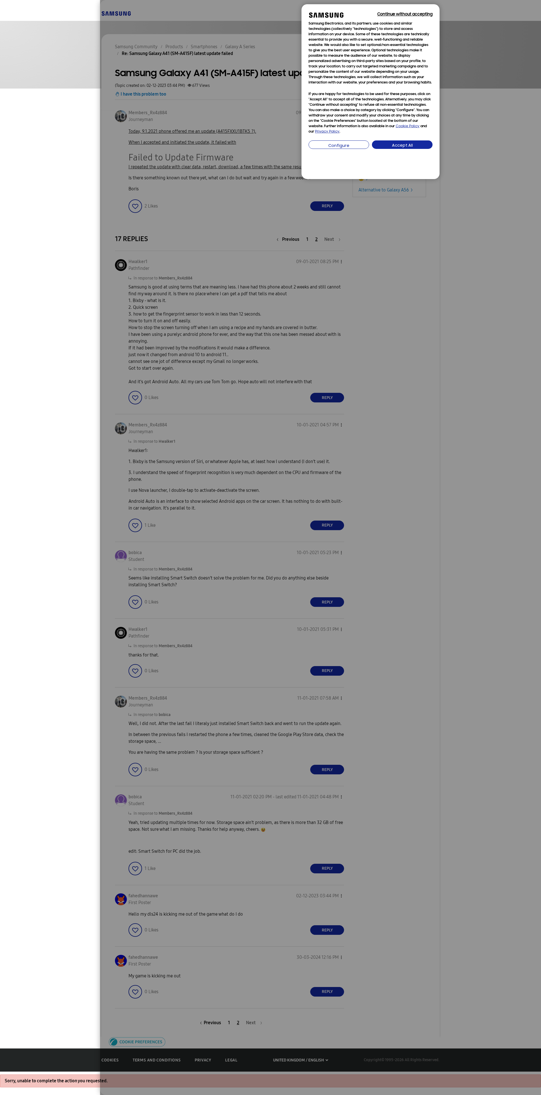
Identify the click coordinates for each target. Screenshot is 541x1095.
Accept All (402, 146)
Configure (338, 146)
